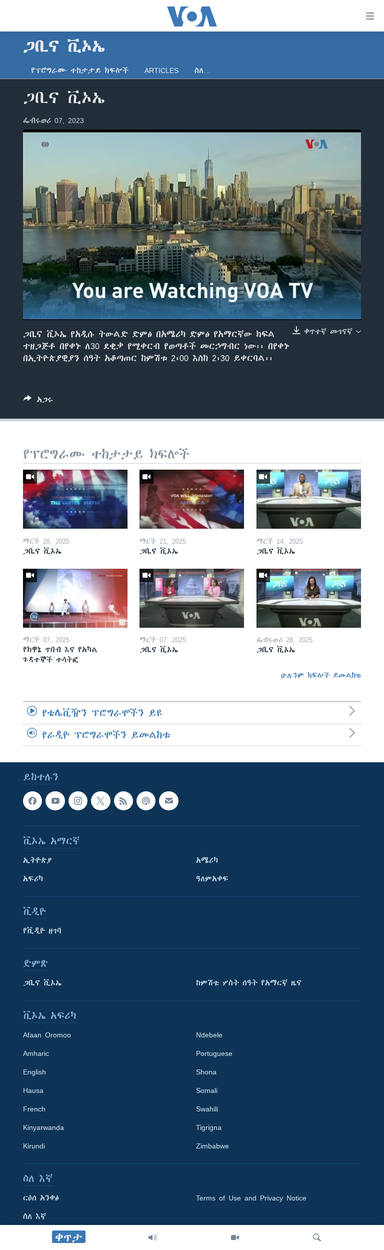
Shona (206, 1071)
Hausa (33, 1090)
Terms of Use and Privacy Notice (251, 1197)
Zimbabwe (212, 1145)
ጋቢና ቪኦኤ (42, 982)
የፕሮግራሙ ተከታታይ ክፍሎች (79, 70)
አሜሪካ (207, 860)
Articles (161, 70)
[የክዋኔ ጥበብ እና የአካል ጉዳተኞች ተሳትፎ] (75, 598)
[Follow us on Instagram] (78, 800)
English (34, 1071)
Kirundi (34, 1145)
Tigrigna (209, 1127)
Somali (207, 1090)
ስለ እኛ (34, 1216)
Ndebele (209, 1034)
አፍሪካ (33, 878)
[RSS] (123, 800)
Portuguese (214, 1053)
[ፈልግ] (317, 1237)
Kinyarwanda (43, 1127)
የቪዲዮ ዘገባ (42, 930)
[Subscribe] (168, 800)
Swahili (207, 1108)
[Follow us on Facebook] (32, 800)
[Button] (38, 401)
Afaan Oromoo (47, 1034)
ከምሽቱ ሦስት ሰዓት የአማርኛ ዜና (249, 982)
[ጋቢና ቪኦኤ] (75, 499)
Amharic (36, 1053)
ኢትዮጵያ (37, 860)
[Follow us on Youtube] (55, 800)
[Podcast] (146, 800)
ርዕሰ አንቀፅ (41, 1197)
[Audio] (153, 1237)
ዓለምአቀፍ (212, 878)
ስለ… (202, 70)
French (34, 1108)
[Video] (235, 1237)
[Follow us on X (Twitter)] (100, 800)
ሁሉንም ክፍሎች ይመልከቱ (321, 675)
